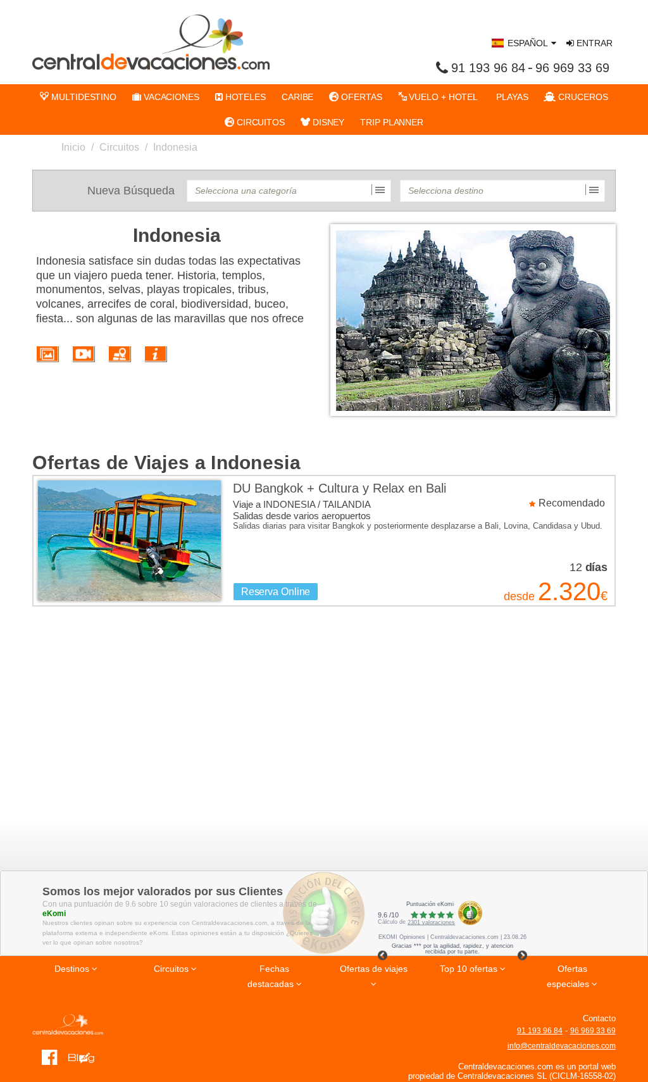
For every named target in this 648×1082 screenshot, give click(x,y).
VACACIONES (170, 97)
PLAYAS (511, 97)
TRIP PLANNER (391, 122)
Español (528, 43)
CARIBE (297, 97)
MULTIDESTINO (82, 97)
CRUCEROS (582, 97)
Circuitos (119, 147)
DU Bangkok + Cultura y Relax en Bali (339, 488)
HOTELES (244, 97)
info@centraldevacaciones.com (562, 1045)
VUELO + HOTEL (442, 97)
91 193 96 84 (488, 68)
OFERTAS (360, 97)
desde (519, 596)
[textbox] (289, 191)
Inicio (73, 147)
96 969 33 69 (572, 68)
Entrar (593, 43)
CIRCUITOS (259, 122)
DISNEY (327, 122)
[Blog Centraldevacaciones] (85, 1056)
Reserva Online (276, 591)
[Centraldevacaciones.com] (151, 41)
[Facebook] (49, 1056)
